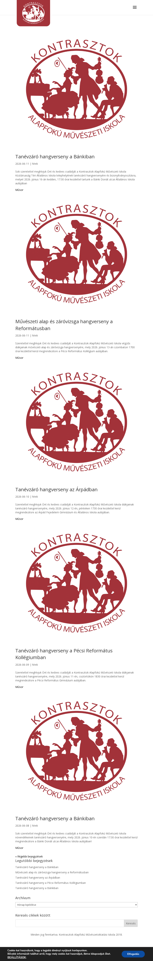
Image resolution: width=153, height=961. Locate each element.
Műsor (19, 190)
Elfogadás (133, 954)
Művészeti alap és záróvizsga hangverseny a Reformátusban (52, 872)
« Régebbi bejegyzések (29, 856)
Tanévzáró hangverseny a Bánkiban (55, 156)
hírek (35, 163)
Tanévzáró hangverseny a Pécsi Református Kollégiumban (50, 883)
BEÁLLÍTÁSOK (16, 957)
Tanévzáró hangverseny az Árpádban (56, 489)
